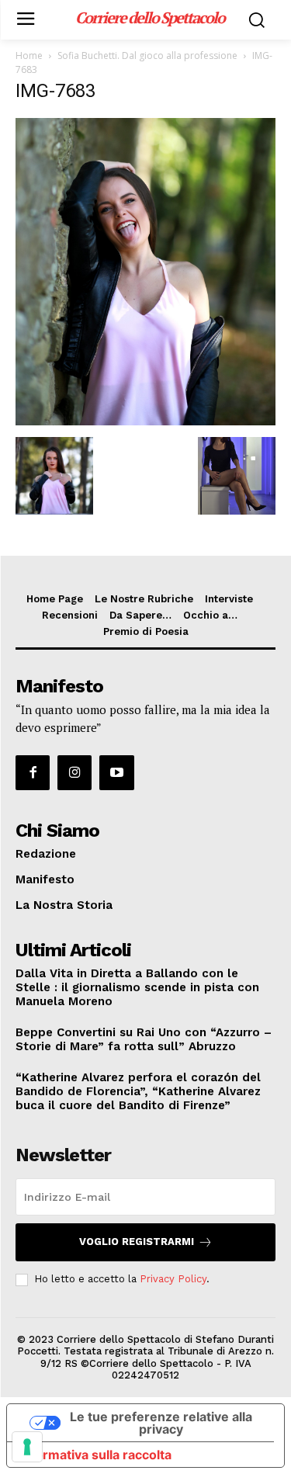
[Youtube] (116, 772)
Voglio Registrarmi (136, 1241)
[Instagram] (74, 772)
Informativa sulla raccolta (95, 1454)
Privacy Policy (173, 1279)
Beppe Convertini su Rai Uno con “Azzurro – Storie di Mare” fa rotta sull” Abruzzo (144, 1039)
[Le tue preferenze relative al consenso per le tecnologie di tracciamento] (27, 1447)
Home (29, 55)
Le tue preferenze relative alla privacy (161, 1423)
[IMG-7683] (145, 421)
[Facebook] (33, 772)
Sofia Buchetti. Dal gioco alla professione (147, 55)
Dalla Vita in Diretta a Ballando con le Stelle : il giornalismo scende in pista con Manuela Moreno (137, 987)
